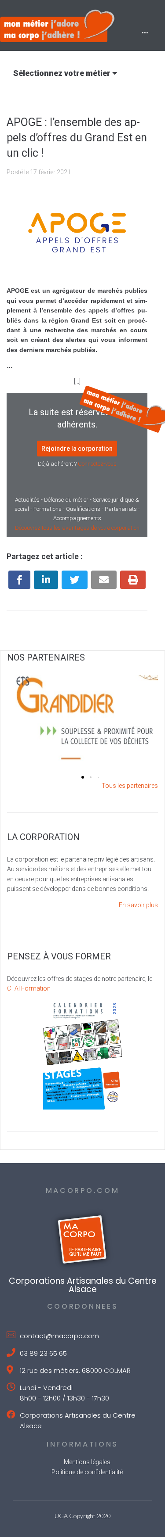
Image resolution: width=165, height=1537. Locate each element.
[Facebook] (19, 580)
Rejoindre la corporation (77, 448)
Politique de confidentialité (87, 1472)
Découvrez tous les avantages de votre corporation (77, 527)
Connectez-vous (97, 463)
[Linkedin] (46, 580)
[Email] (104, 580)
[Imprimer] (133, 580)
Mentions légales (87, 1461)
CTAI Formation (29, 988)
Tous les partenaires (130, 785)
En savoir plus (138, 905)
